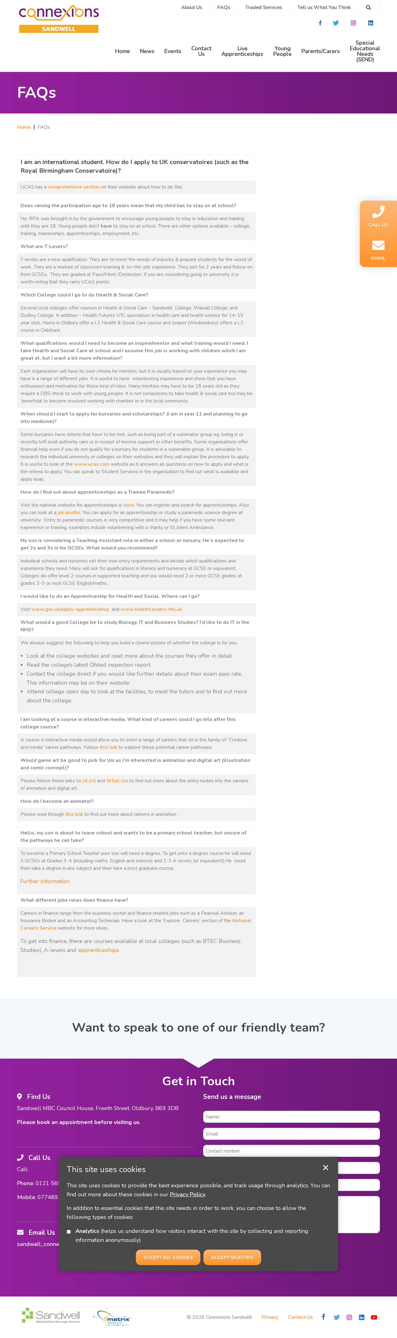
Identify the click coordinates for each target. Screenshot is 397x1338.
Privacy (270, 1317)
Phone (25, 1183)
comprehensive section (74, 187)
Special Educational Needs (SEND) (365, 51)
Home (122, 51)
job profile (69, 512)
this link (108, 747)
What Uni (117, 780)
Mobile (26, 1197)
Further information (45, 881)
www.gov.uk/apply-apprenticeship (70, 609)
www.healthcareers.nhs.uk (151, 609)
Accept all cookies (168, 1257)
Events (172, 51)
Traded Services (263, 7)
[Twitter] (336, 22)
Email (378, 258)
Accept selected (325, 1167)
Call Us (378, 224)
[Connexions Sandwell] (59, 20)
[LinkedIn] (371, 22)
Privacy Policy (187, 1194)
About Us (191, 7)
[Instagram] (354, 22)
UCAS (89, 780)
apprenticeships (98, 950)
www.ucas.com (91, 464)
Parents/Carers (320, 51)
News (147, 51)
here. (129, 505)
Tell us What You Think (324, 7)
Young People (282, 51)
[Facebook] (321, 22)
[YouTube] (374, 1317)
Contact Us (201, 51)
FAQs (223, 7)
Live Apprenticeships (242, 51)
